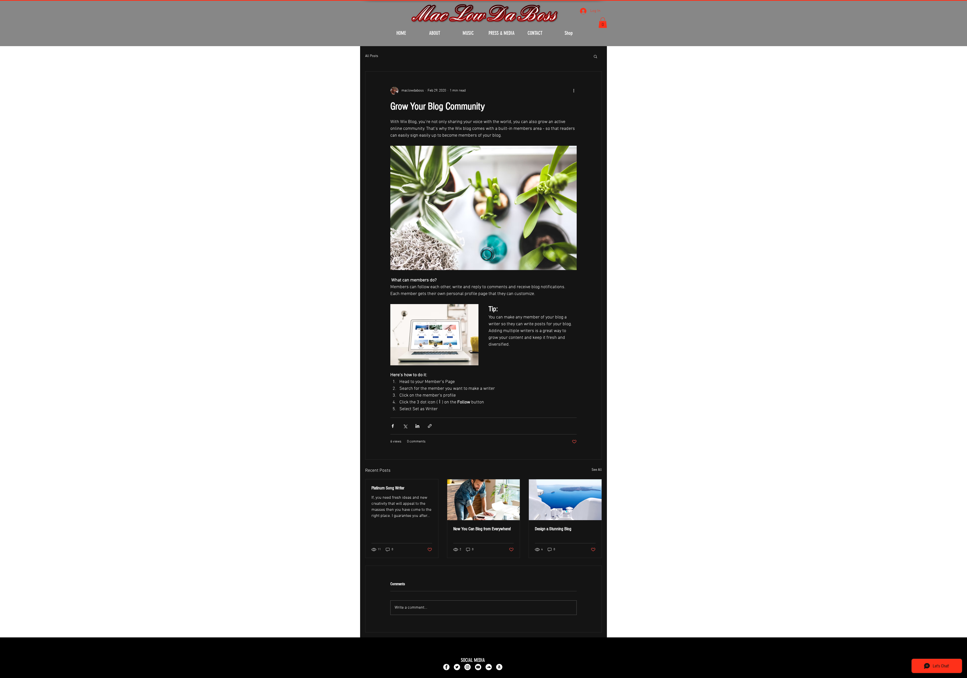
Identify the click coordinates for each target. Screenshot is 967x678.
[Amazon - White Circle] (499, 667)
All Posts (371, 56)
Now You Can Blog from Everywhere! (482, 529)
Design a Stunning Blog (553, 529)
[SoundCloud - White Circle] (489, 667)
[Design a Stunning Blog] (565, 499)
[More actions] (574, 91)
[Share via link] (429, 426)
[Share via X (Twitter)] (405, 426)
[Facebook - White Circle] (446, 667)
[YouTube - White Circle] (478, 667)
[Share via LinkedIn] (417, 426)
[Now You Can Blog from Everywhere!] (483, 499)
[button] (602, 22)
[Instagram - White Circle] (467, 667)
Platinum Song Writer (387, 488)
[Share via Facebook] (392, 426)
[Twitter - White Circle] (457, 667)
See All (597, 470)
